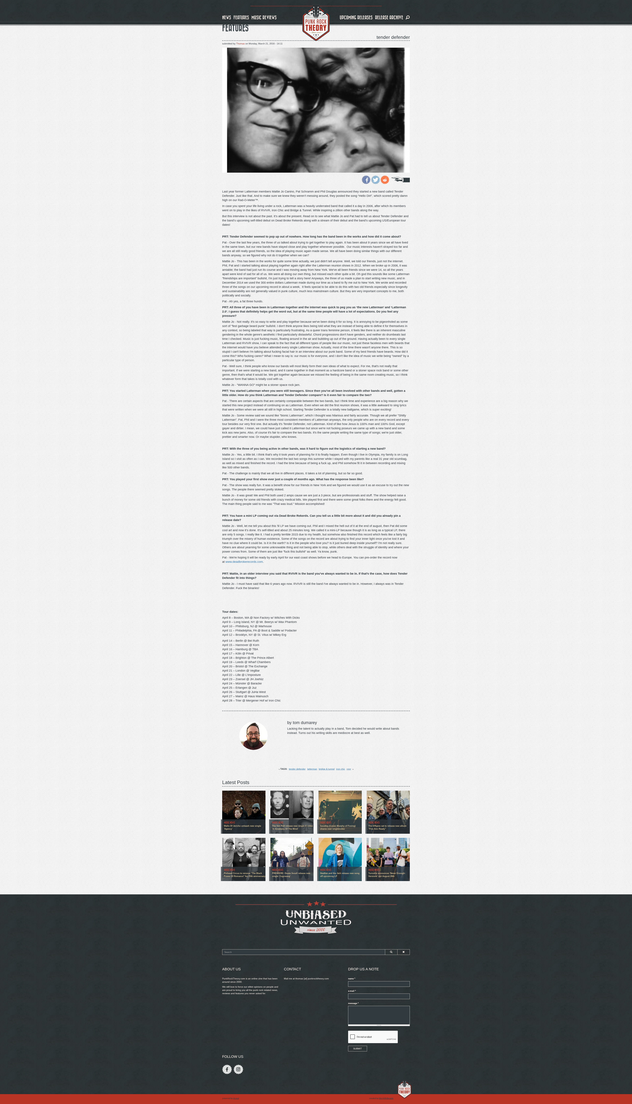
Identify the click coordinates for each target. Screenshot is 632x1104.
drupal (236, 1098)
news (226, 17)
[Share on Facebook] (366, 179)
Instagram (238, 1069)
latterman (312, 769)
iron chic (340, 769)
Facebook (227, 1069)
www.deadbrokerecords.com (244, 561)
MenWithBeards (386, 1098)
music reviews (264, 17)
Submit (357, 1048)
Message (353, 1003)
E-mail (352, 991)
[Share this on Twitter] (375, 179)
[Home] (316, 22)
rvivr (349, 769)
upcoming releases (356, 17)
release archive (389, 17)
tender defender (297, 769)
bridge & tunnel (327, 769)
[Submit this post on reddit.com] (385, 179)
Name (351, 979)
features (241, 17)
